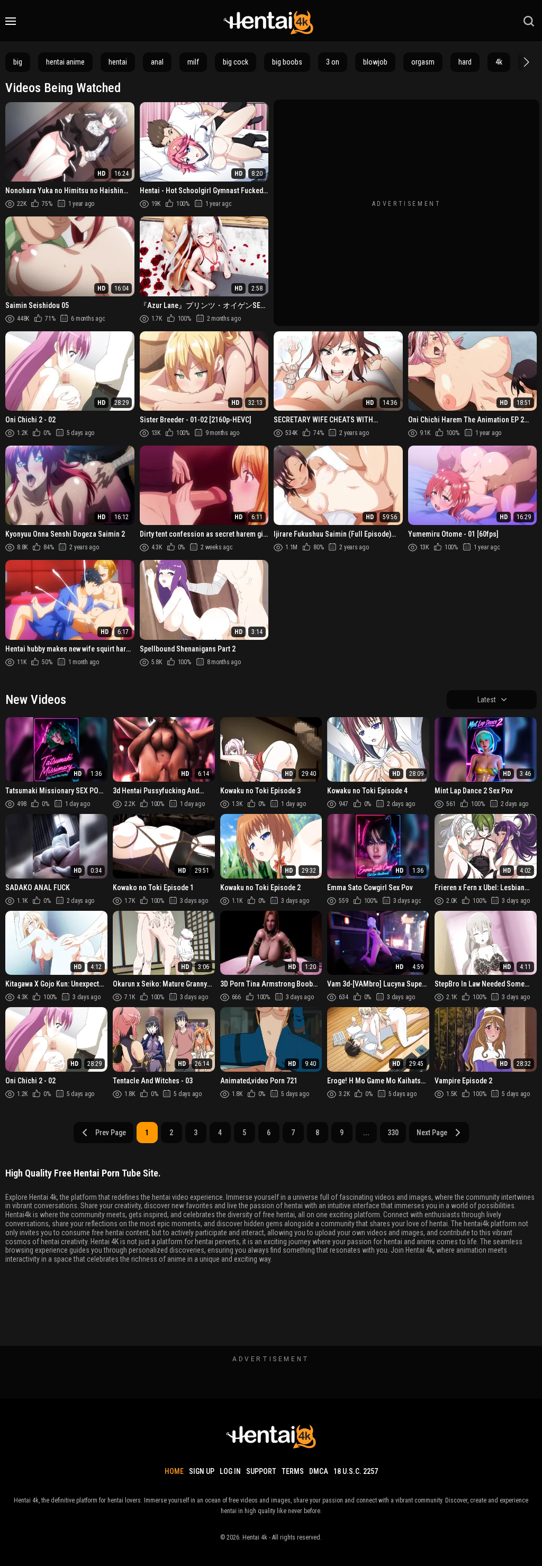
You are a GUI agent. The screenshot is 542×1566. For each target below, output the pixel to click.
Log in (230, 1471)
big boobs (287, 62)
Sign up (201, 1471)
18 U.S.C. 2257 (355, 1471)
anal (157, 62)
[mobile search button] (529, 21)
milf (193, 62)
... (366, 1132)
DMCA (318, 1471)
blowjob (375, 62)
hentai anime (65, 62)
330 (393, 1132)
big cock (235, 62)
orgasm (423, 62)
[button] (525, 62)
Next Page (432, 1132)
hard (465, 62)
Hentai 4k (254, 1537)
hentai (118, 62)
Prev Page (110, 1132)
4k (498, 62)
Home (174, 1471)
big (17, 62)
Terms (293, 1471)
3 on (332, 62)
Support (261, 1471)
